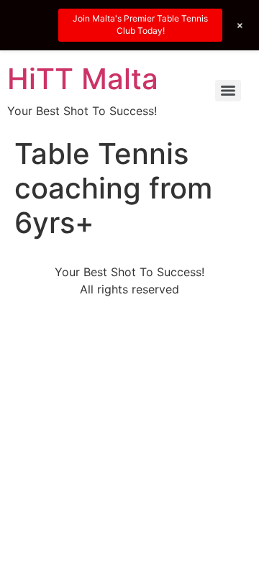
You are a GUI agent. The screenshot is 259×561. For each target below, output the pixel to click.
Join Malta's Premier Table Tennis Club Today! (140, 24)
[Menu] (228, 90)
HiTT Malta (82, 78)
